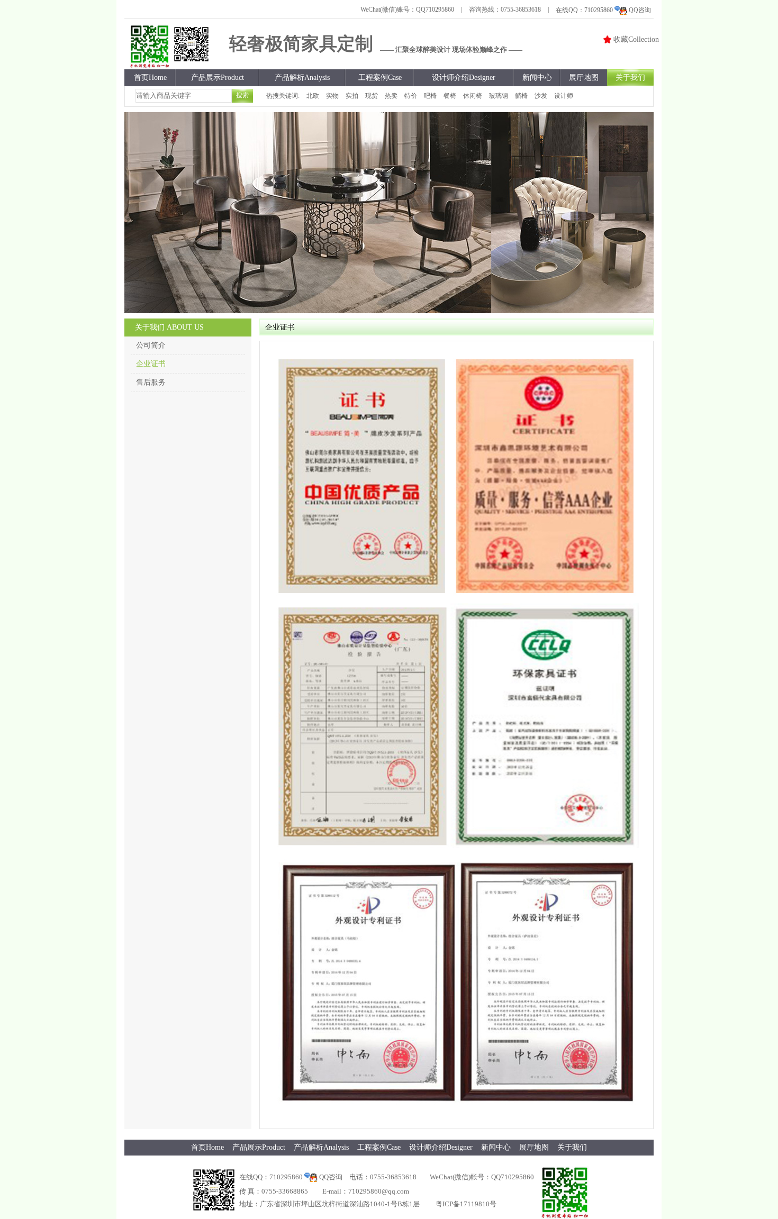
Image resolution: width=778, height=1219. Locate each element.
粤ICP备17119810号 (466, 1204)
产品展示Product (217, 77)
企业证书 (151, 364)
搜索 (242, 95)
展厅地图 (584, 77)
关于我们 (630, 77)
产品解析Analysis (302, 77)
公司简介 (151, 345)
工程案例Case (380, 77)
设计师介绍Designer (463, 77)
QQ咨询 (640, 10)
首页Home (150, 77)
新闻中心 (537, 77)
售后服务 (151, 382)
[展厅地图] (389, 212)
